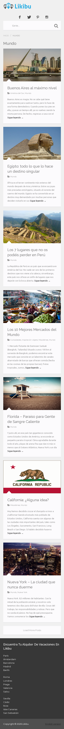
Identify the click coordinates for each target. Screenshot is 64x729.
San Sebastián (11, 713)
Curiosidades (15, 340)
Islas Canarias (10, 709)
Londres (7, 680)
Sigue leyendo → (15, 117)
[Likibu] (32, 5)
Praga (6, 684)
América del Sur (17, 93)
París (5, 655)
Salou (6, 691)
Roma (6, 677)
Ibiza (5, 705)
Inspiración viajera (30, 340)
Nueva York (22, 592)
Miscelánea (43, 340)
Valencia (7, 688)
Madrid (7, 666)
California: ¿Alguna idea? (28, 500)
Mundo (28, 93)
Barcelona (8, 663)
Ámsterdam (9, 659)
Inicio (6, 35)
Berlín (6, 670)
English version (53, 724)
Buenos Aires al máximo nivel (32, 88)
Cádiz (6, 702)
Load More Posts (32, 630)
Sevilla (6, 698)
